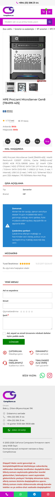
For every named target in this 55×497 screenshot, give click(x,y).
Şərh (6, 315)
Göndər (14, 342)
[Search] (49, 22)
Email (5, 301)
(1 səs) (11, 121)
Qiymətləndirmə (10, 311)
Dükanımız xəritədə (16, 413)
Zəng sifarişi (19, 430)
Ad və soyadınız (10, 290)
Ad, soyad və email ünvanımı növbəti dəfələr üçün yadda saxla (29, 334)
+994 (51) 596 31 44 (29, 2)
